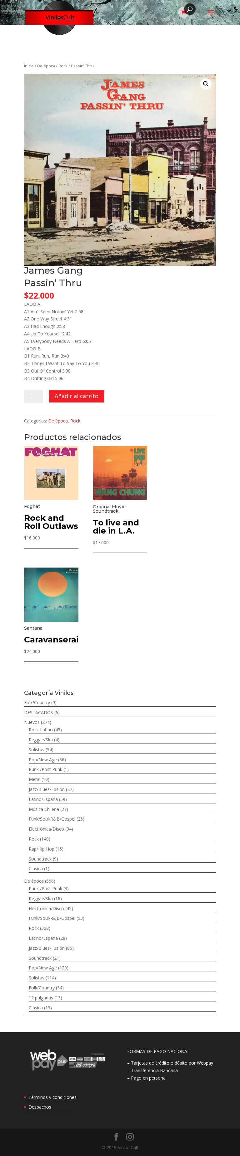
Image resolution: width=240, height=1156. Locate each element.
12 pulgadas (41, 998)
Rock (63, 66)
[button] (206, 84)
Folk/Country (37, 702)
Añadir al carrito (76, 396)
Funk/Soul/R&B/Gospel (52, 819)
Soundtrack (40, 859)
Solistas (36, 750)
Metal (34, 779)
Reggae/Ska (41, 740)
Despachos (39, 1107)
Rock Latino (41, 730)
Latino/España (43, 799)
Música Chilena (44, 809)
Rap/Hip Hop (41, 849)
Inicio (29, 66)
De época (46, 66)
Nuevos (32, 722)
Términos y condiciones (52, 1097)
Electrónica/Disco (46, 829)
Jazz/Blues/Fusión (47, 789)
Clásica (36, 868)
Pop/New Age (43, 760)
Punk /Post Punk (45, 769)
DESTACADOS (38, 712)
